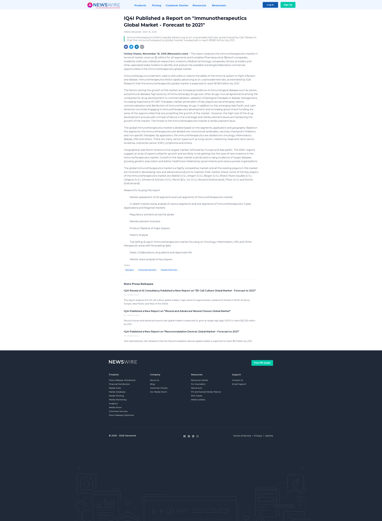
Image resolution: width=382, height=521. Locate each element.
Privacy (258, 435)
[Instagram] (197, 436)
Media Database (117, 392)
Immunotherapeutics (147, 270)
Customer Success (118, 411)
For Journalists (198, 384)
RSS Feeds (196, 395)
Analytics (113, 403)
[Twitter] (189, 436)
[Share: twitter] (131, 47)
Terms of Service (242, 435)
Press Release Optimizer (121, 415)
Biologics (130, 270)
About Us (154, 380)
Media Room (115, 407)
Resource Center (199, 380)
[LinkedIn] (193, 436)
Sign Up (288, 4)
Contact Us (237, 380)
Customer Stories (159, 388)
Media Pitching (116, 395)
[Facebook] (184, 436)
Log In (270, 4)
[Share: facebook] (126, 47)
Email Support (239, 384)
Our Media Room (158, 392)
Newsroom (196, 388)
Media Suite (115, 388)
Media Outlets (198, 399)
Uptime (269, 435)
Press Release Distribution (122, 380)
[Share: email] (142, 47)
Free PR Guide (262, 363)
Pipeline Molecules (169, 270)
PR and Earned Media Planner (206, 392)
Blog (152, 384)
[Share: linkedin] (137, 47)
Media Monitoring (117, 399)
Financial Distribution (119, 384)
